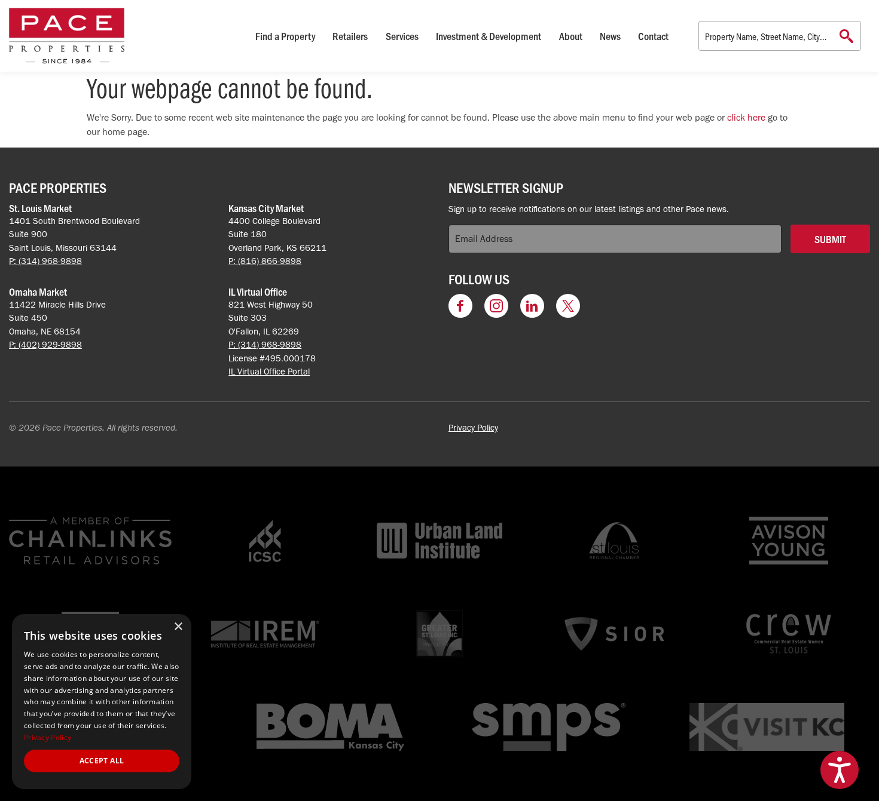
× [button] (177, 626)
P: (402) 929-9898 (45, 344)
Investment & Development (488, 36)
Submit (830, 239)
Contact (653, 36)
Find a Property (285, 36)
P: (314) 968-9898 (45, 261)
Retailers (350, 36)
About (570, 36)
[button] (839, 770)
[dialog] (101, 701)
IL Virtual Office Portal (269, 371)
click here (746, 117)
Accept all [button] (102, 761)
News (610, 36)
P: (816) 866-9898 (264, 261)
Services (402, 36)
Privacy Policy (473, 427)
